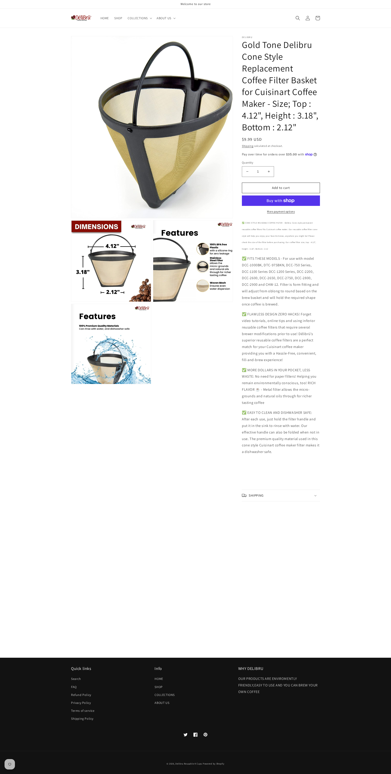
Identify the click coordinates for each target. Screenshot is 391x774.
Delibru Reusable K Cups (188, 763)
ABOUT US (162, 703)
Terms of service (83, 711)
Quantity (247, 162)
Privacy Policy (81, 703)
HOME (159, 679)
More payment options (281, 211)
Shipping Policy (82, 719)
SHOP (158, 687)
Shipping (247, 146)
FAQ (74, 687)
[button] (139, 18)
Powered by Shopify (213, 763)
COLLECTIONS (165, 695)
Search (76, 679)
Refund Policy (81, 695)
